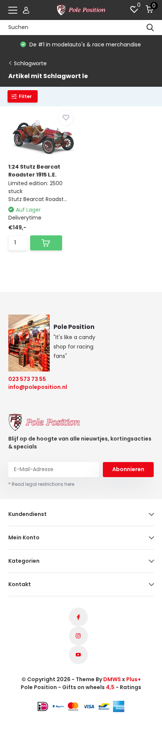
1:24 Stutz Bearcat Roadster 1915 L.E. (34, 170)
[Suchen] (150, 27)
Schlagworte (30, 63)
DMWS (112, 679)
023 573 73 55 (27, 379)
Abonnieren (128, 469)
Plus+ (133, 679)
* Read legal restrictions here (41, 484)
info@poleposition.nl (33, 387)
